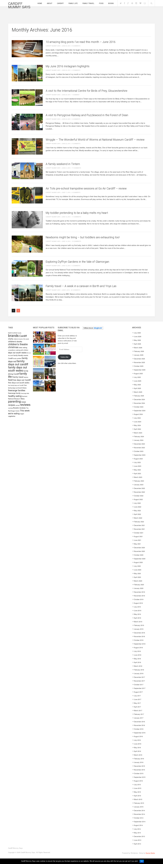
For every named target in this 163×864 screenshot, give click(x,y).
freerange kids (25, 393)
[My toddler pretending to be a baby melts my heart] (27, 219)
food (10, 379)
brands (13, 335)
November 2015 (139, 770)
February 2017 (139, 714)
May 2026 (137, 340)
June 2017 (137, 699)
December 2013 (139, 836)
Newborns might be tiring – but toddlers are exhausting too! (83, 237)
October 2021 (138, 533)
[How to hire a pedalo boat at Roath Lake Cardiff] (50, 362)
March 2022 (138, 518)
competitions (11, 350)
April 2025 (137, 388)
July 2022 (137, 503)
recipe (23, 402)
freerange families (16, 390)
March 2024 (138, 433)
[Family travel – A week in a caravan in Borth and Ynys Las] (27, 292)
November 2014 (139, 814)
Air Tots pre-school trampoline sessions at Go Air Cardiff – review (86, 188)
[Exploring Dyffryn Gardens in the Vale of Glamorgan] (27, 268)
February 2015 (139, 803)
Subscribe (64, 357)
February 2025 (139, 396)
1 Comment (75, 95)
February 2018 (139, 670)
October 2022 (138, 496)
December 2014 (139, 810)
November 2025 (139, 362)
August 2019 (138, 603)
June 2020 (137, 570)
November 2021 (139, 529)
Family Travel (88, 3)
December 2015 (139, 766)
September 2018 (139, 644)
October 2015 (138, 773)
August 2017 (138, 692)
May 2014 (137, 833)
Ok (142, 861)
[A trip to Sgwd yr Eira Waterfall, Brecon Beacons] (50, 374)
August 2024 (138, 414)
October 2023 (138, 451)
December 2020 (139, 547)
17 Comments (76, 168)
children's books (15, 341)
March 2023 (138, 477)
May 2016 (137, 747)
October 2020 (138, 555)
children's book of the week (21, 339)
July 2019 (137, 607)
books (19, 333)
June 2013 (137, 840)
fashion (26, 377)
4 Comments (76, 119)
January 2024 (138, 440)
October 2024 (138, 407)
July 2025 (137, 377)
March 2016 (138, 755)
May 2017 (137, 703)
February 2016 (139, 758)
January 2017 (138, 718)
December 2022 (139, 488)
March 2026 (138, 347)
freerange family (14, 393)
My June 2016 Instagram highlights (67, 66)
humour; (25, 396)
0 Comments (76, 143)
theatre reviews (19, 407)
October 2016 (138, 729)
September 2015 (139, 777)
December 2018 (139, 633)
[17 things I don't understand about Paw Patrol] (38, 349)
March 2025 (138, 392)
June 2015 (137, 788)
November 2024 (139, 403)
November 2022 (139, 492)
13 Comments (76, 241)
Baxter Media (150, 853)
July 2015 (137, 784)
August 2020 (138, 562)
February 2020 (139, 584)
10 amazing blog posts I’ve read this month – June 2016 (80, 42)
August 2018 (138, 647)
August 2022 (138, 499)
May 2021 (137, 544)
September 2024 (139, 410)
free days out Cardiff (22, 379)
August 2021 (138, 536)
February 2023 (139, 481)
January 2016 (138, 762)
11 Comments (76, 217)
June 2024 (137, 421)
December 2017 (139, 677)
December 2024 (139, 399)
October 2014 (138, 818)
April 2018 (137, 662)
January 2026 (138, 355)
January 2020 (138, 588)
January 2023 (138, 484)
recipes (11, 404)
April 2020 (137, 577)
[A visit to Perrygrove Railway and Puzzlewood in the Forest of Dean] (27, 121)
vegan (22, 414)
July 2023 (137, 462)
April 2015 (137, 795)
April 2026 (137, 344)
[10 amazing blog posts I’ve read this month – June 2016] (27, 48)
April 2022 (137, 514)
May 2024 (137, 425)
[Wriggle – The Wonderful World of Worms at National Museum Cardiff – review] (27, 146)
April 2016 (137, 751)
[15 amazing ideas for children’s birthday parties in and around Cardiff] (38, 362)
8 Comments (76, 46)
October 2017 (138, 684)
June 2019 (137, 610)
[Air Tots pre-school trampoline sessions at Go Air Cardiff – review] (27, 195)
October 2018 (138, 640)
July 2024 (137, 418)
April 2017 (137, 707)
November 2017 (139, 681)
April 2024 (137, 429)
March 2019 (138, 621)
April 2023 (137, 473)
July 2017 (137, 695)
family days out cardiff (18, 362)
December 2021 (139, 525)
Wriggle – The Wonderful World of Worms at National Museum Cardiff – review (95, 139)
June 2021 (137, 540)
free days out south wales (18, 382)
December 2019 (139, 592)
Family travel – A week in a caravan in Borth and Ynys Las (81, 286)
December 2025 (139, 359)
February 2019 (139, 625)
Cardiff (60, 3)
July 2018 (137, 651)
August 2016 (138, 736)
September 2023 (139, 455)
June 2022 (137, 507)
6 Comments (76, 265)
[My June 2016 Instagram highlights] (27, 73)
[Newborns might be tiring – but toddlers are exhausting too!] (27, 244)
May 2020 (137, 573)
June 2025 (137, 381)
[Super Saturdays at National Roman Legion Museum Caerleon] (50, 386)
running (10, 408)
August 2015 (138, 781)
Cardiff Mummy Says (19, 5)
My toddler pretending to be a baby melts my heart (77, 213)
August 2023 (138, 459)
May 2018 (137, 658)
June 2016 (137, 744)
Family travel (17, 376)
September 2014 (139, 821)
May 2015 (137, 792)
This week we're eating (19, 412)
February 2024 (139, 436)
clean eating (23, 347)
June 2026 (137, 336)
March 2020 (138, 581)
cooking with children (22, 350)
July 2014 (137, 829)
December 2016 (139, 721)
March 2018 (138, 666)
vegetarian (11, 416)
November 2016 (139, 725)
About (49, 3)
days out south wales (17, 352)
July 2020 (137, 566)
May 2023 (137, 470)
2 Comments (76, 70)
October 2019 (138, 599)
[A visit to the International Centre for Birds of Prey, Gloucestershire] (27, 97)
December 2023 (139, 444)
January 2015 (138, 807)
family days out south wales (17, 368)
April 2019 (137, 618)
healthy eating (14, 395)
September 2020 (139, 558)
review (17, 405)
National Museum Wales (16, 399)
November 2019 (139, 596)
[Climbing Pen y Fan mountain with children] (38, 374)
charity (10, 338)
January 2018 (138, 673)
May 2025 (137, 384)
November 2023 (139, 447)
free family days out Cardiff (15, 385)
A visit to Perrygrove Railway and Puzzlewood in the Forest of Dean (87, 115)
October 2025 (138, 366)
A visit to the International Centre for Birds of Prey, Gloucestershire (86, 90)
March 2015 (138, 799)
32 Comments (75, 290)
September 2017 (139, 688)
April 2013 (137, 844)
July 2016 (137, 740)
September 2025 (139, 370)
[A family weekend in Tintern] (27, 170)
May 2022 (137, 510)
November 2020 (139, 551)
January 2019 (138, 629)
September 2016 (139, 733)
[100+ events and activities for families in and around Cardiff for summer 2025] (50, 349)
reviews (25, 404)
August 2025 (138, 373)
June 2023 (137, 466)
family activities (17, 358)
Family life (73, 3)
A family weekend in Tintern (63, 164)
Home (39, 3)
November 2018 (139, 636)
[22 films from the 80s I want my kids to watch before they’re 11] (38, 337)
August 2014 (138, 825)
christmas (13, 347)
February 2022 (139, 521)
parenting (14, 401)
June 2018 (137, 655)
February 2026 (139, 351)
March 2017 (138, 710)
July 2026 (137, 333)
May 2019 (137, 614)
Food (101, 3)
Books (111, 3)
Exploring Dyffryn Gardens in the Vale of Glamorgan (77, 261)
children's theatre (18, 344)
